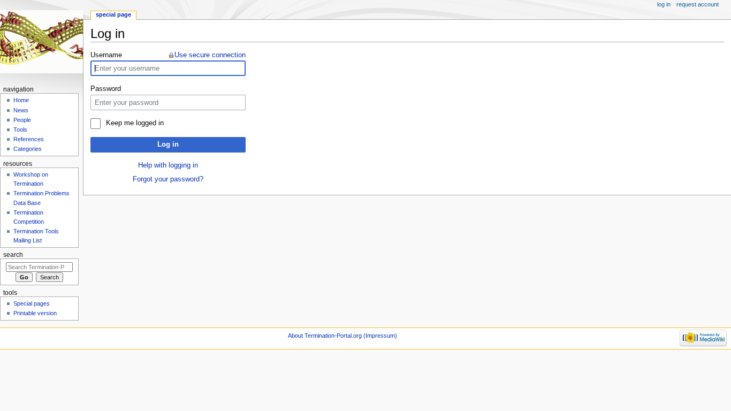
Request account (697, 4)
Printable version (35, 313)
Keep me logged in (134, 123)
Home (21, 100)
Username (106, 55)
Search (13, 255)
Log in (168, 144)
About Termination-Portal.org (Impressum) (342, 335)
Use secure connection (210, 55)
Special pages (31, 303)
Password (105, 89)
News (20, 110)
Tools (20, 129)
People (22, 120)
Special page (113, 14)
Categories (27, 149)
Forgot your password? (168, 179)
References (28, 139)
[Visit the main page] (41, 41)
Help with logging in (168, 165)
